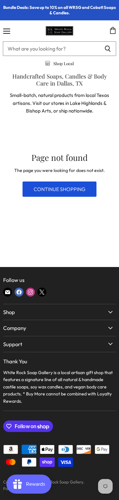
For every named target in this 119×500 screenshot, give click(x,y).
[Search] (107, 48)
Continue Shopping (59, 189)
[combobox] (51, 48)
